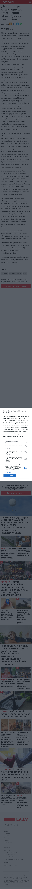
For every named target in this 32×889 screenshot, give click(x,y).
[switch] (25, 446)
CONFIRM (10, 475)
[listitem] (16, 442)
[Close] (28, 411)
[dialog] (16, 444)
